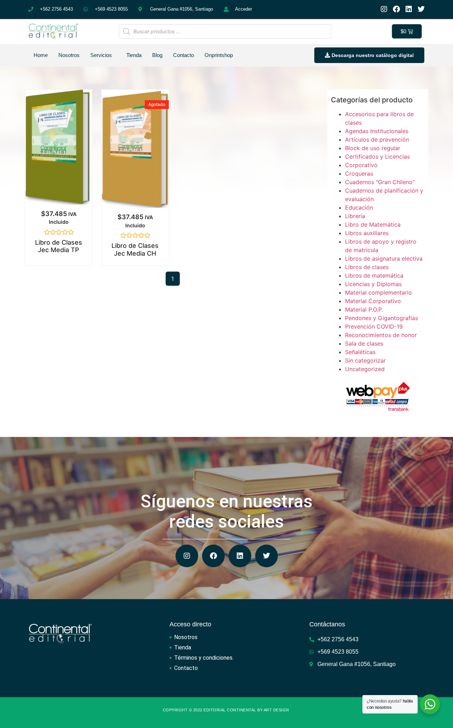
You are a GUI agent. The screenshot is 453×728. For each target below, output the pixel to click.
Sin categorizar (365, 360)
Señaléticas (360, 352)
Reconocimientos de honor (381, 335)
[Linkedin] (408, 9)
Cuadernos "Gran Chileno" (380, 182)
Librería (355, 216)
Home (41, 55)
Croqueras (359, 173)
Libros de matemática (374, 275)
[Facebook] (396, 9)
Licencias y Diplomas (373, 284)
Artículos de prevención (377, 139)
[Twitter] (421, 9)
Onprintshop (219, 55)
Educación (359, 207)
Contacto (183, 55)
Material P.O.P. (364, 309)
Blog (157, 55)
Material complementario (378, 292)
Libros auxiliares (367, 233)
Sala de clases (364, 343)
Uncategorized (365, 368)
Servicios (101, 55)
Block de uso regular (372, 148)
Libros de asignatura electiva (384, 258)
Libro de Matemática (373, 224)
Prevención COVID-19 (374, 326)
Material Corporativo (373, 301)
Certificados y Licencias (377, 156)
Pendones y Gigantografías (381, 318)
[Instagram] (384, 9)
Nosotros (69, 55)
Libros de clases (367, 267)
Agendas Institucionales (376, 131)
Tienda (134, 55)
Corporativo (361, 165)
